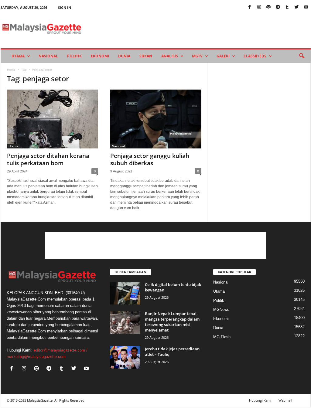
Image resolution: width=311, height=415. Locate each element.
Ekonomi (100, 56)
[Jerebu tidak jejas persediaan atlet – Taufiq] (125, 357)
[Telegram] (278, 7)
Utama (18, 56)
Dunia (124, 56)
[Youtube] (306, 7)
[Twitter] (296, 7)
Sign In (64, 7)
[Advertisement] (155, 245)
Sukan (145, 56)
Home (11, 69)
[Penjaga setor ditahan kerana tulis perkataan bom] (52, 119)
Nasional (48, 56)
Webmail (285, 400)
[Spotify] (268, 7)
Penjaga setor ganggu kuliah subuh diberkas (149, 159)
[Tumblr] (287, 7)
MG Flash (222, 337)
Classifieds (255, 56)
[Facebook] (249, 7)
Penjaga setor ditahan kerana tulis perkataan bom (48, 159)
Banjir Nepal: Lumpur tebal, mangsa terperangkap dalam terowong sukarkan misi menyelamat (172, 322)
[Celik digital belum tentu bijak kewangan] (125, 293)
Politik (74, 56)
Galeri (223, 56)
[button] (301, 56)
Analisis (169, 56)
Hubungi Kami (260, 400)
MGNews (221, 309)
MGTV (197, 56)
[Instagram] (259, 7)
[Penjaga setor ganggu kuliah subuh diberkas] (155, 119)
